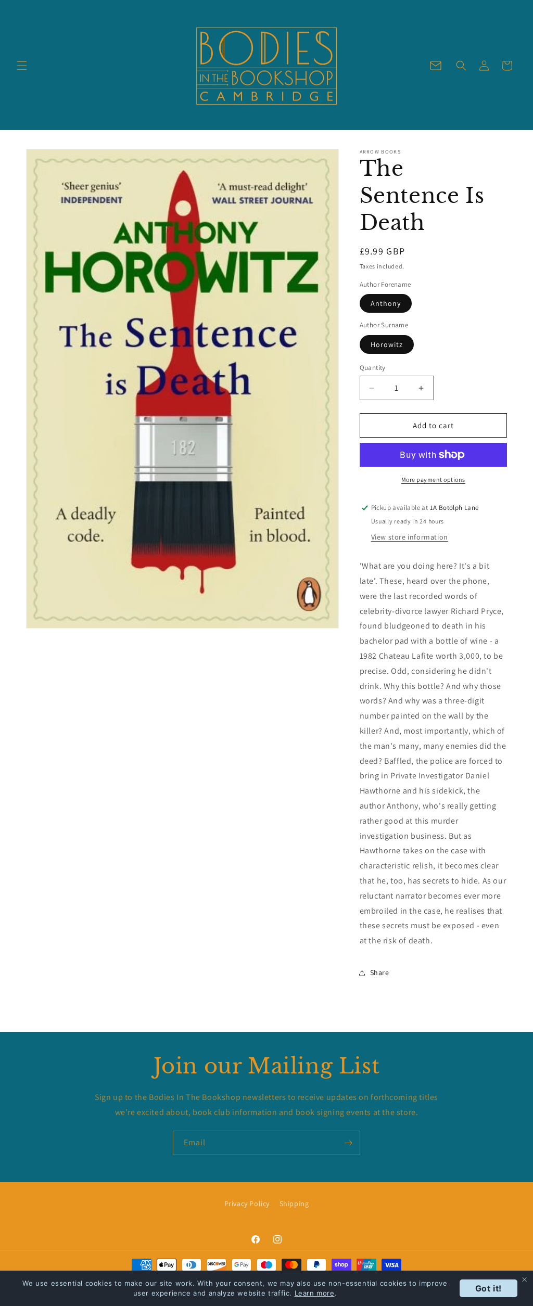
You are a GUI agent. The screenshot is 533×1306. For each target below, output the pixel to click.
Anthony (386, 303)
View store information (409, 537)
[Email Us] (435, 65)
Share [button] (379, 972)
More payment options (433, 479)
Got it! (488, 1288)
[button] (21, 65)
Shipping (294, 1203)
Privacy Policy (247, 1203)
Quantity (373, 367)
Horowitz (387, 344)
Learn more (315, 1293)
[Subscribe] (348, 1143)
